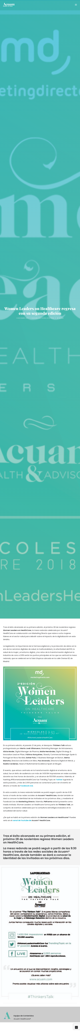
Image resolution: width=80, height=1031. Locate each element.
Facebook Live (26, 786)
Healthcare (42, 318)
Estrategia (50, 318)
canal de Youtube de (22, 820)
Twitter (59, 779)
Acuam (35, 318)
